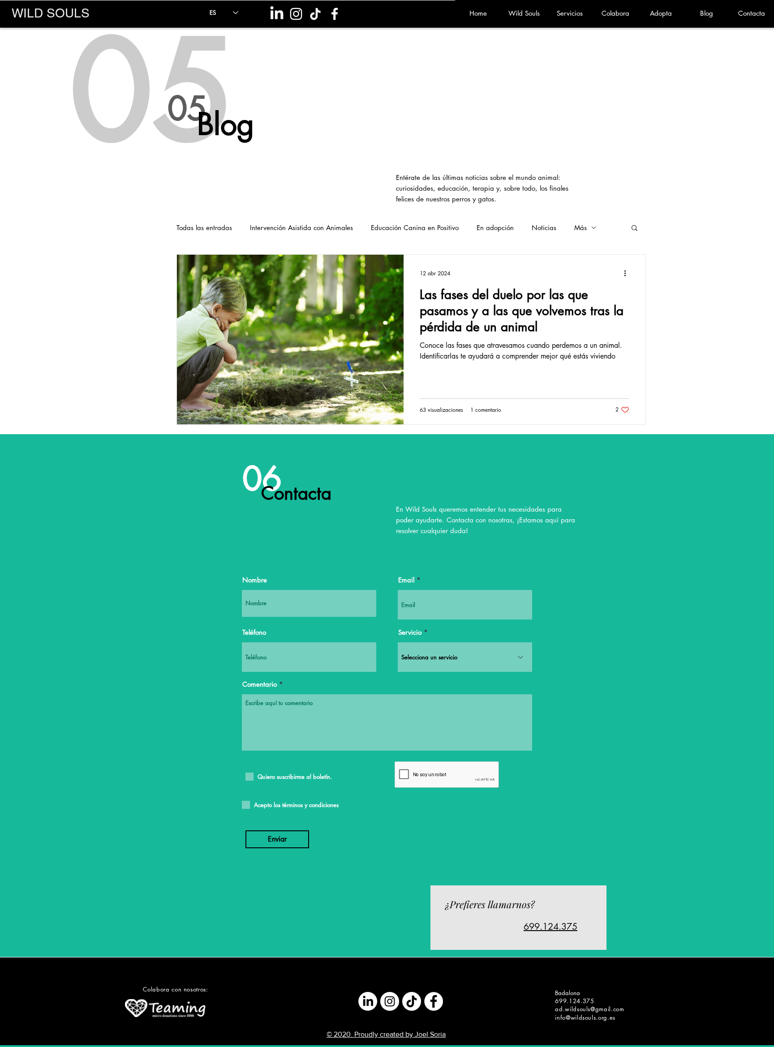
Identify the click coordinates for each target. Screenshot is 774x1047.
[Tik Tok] (315, 14)
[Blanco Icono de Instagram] (296, 14)
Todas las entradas (204, 227)
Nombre (254, 580)
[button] (634, 228)
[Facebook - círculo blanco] (433, 1001)
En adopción (495, 227)
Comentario (259, 684)
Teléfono (254, 632)
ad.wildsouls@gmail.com (589, 1009)
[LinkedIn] (277, 14)
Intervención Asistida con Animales (301, 227)
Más (580, 227)
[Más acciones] (628, 273)
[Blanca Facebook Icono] (335, 14)
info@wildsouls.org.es (585, 1017)
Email (406, 580)
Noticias (544, 227)
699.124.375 (550, 926)
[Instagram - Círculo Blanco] (389, 1001)
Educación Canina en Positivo (415, 227)
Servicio (409, 632)
